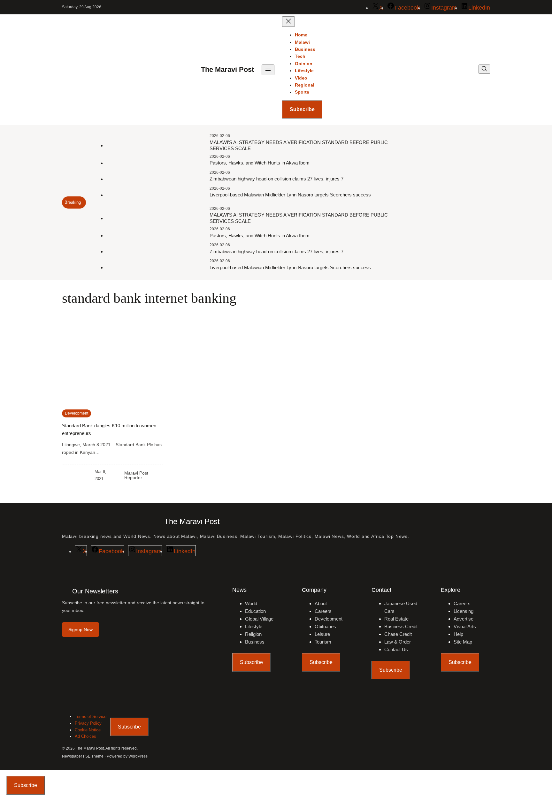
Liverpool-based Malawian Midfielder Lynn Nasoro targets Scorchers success (290, 194)
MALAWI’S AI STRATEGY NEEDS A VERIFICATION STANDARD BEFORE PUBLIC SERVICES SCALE (299, 145)
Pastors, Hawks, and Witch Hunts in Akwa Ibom (260, 162)
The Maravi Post (227, 69)
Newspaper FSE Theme (82, 756)
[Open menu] (268, 70)
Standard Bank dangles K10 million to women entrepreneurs (109, 429)
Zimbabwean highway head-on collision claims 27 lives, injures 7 (276, 178)
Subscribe (302, 109)
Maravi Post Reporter (136, 475)
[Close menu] (288, 21)
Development (76, 413)
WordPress (138, 756)
